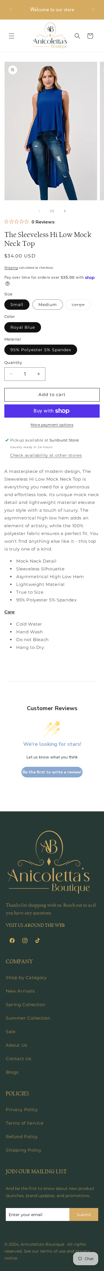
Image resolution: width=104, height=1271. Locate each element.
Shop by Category (26, 977)
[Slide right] (64, 211)
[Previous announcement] (10, 9)
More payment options (52, 425)
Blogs (12, 1072)
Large (81, 306)
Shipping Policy (24, 1150)
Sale (10, 1031)
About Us (16, 1045)
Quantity (13, 362)
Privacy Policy (22, 1109)
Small (16, 304)
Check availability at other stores (46, 455)
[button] (11, 36)
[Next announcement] (93, 9)
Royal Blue (22, 327)
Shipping (11, 268)
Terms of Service (25, 1123)
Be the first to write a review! (52, 772)
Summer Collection (28, 1018)
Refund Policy (22, 1136)
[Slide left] (39, 211)
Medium (47, 304)
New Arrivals (20, 991)
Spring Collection (25, 1004)
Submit (84, 1214)
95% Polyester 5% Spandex (40, 349)
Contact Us (18, 1058)
